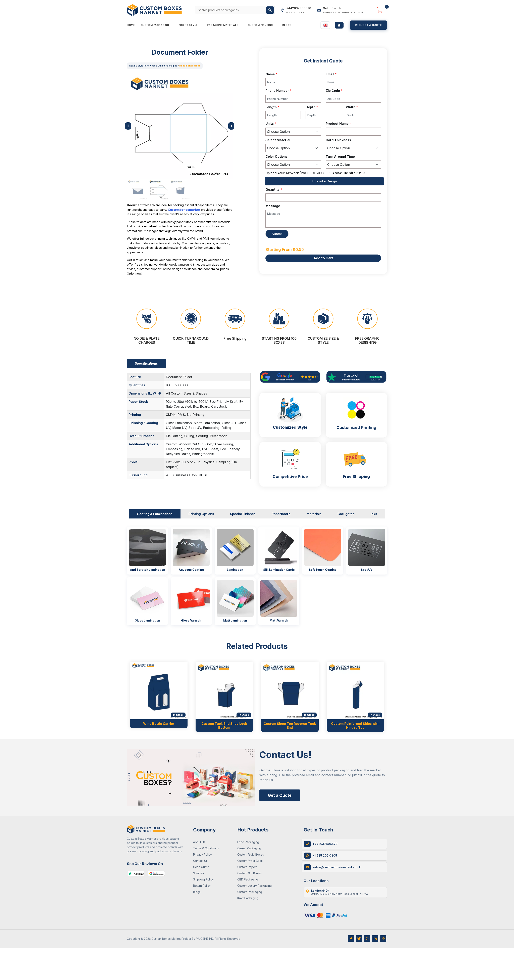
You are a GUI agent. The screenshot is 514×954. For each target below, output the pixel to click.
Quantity (273, 189)
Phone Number (278, 91)
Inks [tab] (374, 514)
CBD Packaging (247, 879)
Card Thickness (338, 140)
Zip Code (334, 91)
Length (272, 107)
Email (331, 74)
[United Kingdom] (325, 25)
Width (352, 107)
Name (271, 74)
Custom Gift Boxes (249, 873)
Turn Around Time (340, 156)
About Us (199, 842)
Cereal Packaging (249, 848)
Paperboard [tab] (281, 514)
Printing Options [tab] (201, 514)
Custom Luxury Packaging (254, 885)
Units (270, 124)
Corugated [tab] (346, 514)
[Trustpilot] (136, 873)
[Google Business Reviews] (156, 873)
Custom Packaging (155, 25)
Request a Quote (368, 25)
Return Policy (202, 885)
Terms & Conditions (206, 848)
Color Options (276, 156)
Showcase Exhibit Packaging (161, 65)
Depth (312, 107)
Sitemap (198, 873)
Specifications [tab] (146, 363)
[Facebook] (351, 938)
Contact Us (200, 860)
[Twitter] (359, 938)
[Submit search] (270, 10)
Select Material (277, 140)
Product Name (338, 124)
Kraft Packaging (247, 898)
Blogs (286, 25)
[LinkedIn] (375, 938)
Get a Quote (280, 795)
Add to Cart (323, 258)
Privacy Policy (202, 854)
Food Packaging (248, 842)
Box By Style (188, 25)
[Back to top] (383, 938)
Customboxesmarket (184, 210)
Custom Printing (260, 25)
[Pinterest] (367, 938)
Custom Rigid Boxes (250, 854)
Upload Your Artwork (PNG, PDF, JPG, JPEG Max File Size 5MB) (315, 173)
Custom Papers (247, 867)
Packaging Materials (223, 25)
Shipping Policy (203, 879)
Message (272, 206)
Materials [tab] (314, 514)
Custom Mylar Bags (250, 860)
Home (131, 25)
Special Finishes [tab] (243, 514)
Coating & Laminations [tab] (154, 514)
